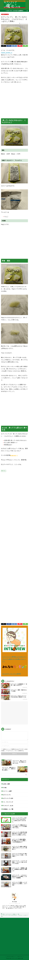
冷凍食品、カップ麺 (5, 14)
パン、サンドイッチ (8, 802)
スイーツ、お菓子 (7, 791)
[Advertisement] (14, 100)
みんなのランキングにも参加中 (11, 674)
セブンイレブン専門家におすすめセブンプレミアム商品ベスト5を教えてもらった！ (14, 659)
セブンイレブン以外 (8, 798)
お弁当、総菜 (6, 784)
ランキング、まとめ (8, 805)
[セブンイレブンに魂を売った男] (14, 5)
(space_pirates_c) (6, 52)
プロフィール (19, 956)
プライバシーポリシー (11, 956)
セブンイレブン (7, 794)
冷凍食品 (3, 470)
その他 (4, 787)
